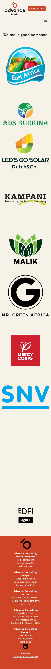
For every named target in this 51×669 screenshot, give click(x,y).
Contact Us (36, 8)
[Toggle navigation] (46, 20)
